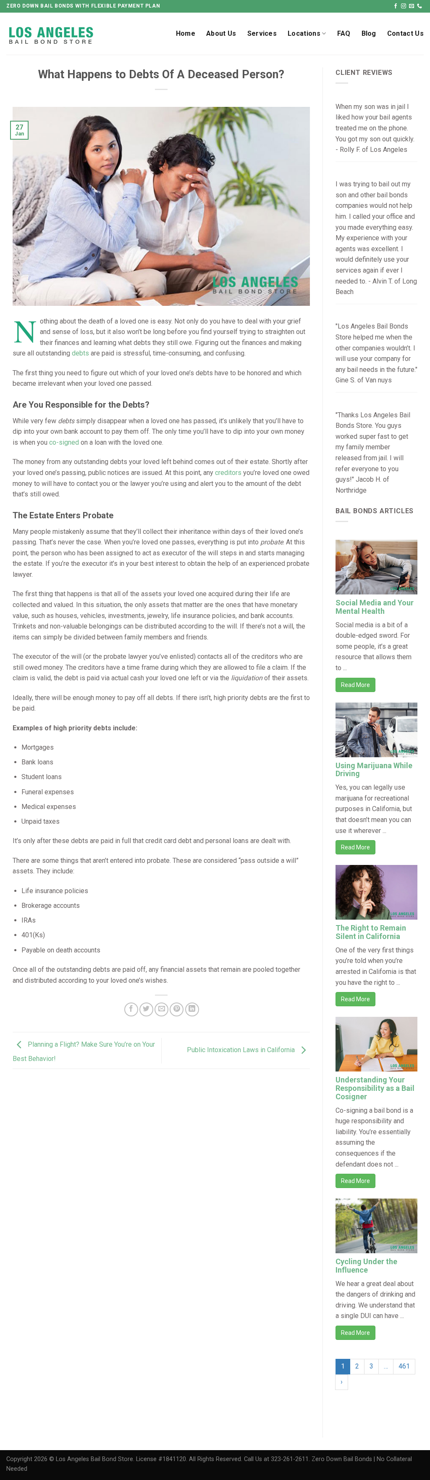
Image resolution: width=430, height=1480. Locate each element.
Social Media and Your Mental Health (375, 606)
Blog (369, 33)
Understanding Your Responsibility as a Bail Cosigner (375, 1088)
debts (80, 353)
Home (185, 33)
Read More (355, 685)
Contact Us (405, 33)
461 (404, 1366)
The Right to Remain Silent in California (371, 932)
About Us (221, 33)
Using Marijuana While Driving (374, 769)
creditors (228, 473)
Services (262, 33)
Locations (304, 33)
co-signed (64, 442)
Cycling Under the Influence (366, 1265)
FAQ (344, 33)
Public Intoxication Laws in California (241, 1050)
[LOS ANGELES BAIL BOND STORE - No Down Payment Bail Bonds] (72, 34)
